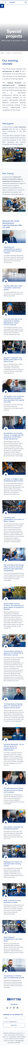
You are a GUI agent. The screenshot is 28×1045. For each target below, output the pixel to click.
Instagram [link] (14, 1008)
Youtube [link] (17, 1008)
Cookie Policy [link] (17, 1042)
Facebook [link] (10, 1008)
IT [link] (5, 2)
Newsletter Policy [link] (12, 1021)
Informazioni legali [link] (20, 1040)
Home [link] (2, 53)
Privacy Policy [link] (11, 1042)
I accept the (10, 1021)
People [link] (8, 53)
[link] (2, 6)
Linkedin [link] (7, 1008)
